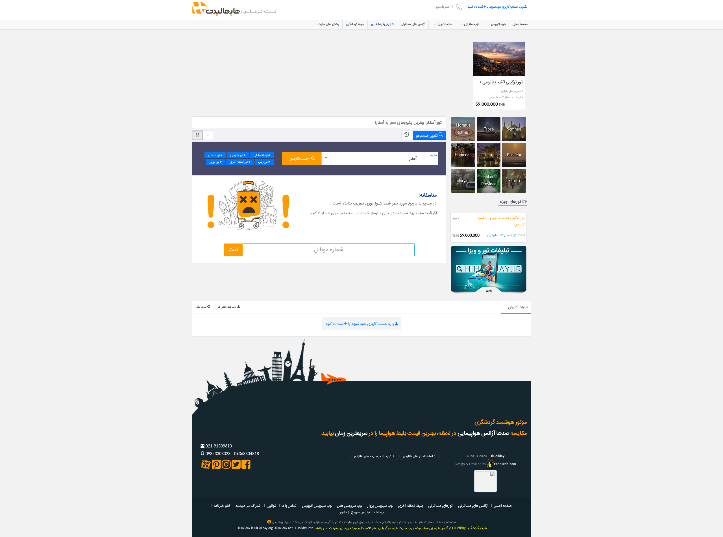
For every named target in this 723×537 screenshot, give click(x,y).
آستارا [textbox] (412, 158)
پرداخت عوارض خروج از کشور (361, 512)
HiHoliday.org (263, 528)
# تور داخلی (215, 155)
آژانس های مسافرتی (413, 24)
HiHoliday (496, 456)
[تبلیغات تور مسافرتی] (488, 270)
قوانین (271, 505)
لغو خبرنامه (222, 505)
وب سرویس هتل (349, 505)
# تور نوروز (216, 161)
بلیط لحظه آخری (410, 505)
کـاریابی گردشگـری (382, 24)
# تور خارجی (237, 155)
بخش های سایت (328, 24)
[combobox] (380, 158)
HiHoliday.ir (245, 528)
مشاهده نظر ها (227, 306)
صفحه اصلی (520, 24)
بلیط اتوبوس (498, 24)
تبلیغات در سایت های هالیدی (372, 456)
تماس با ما (289, 505)
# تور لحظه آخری (240, 161)
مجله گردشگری (355, 24)
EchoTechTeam (505, 464)
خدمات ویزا (444, 24)
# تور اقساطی (262, 155)
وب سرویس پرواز (380, 505)
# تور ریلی (264, 161)
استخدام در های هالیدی (418, 456)
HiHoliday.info (303, 528)
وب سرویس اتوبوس (317, 505)
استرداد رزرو (442, 6)
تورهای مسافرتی (440, 505)
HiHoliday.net (283, 528)
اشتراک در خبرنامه (248, 505)
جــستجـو (299, 158)
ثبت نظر (201, 306)
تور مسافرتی (471, 24)
